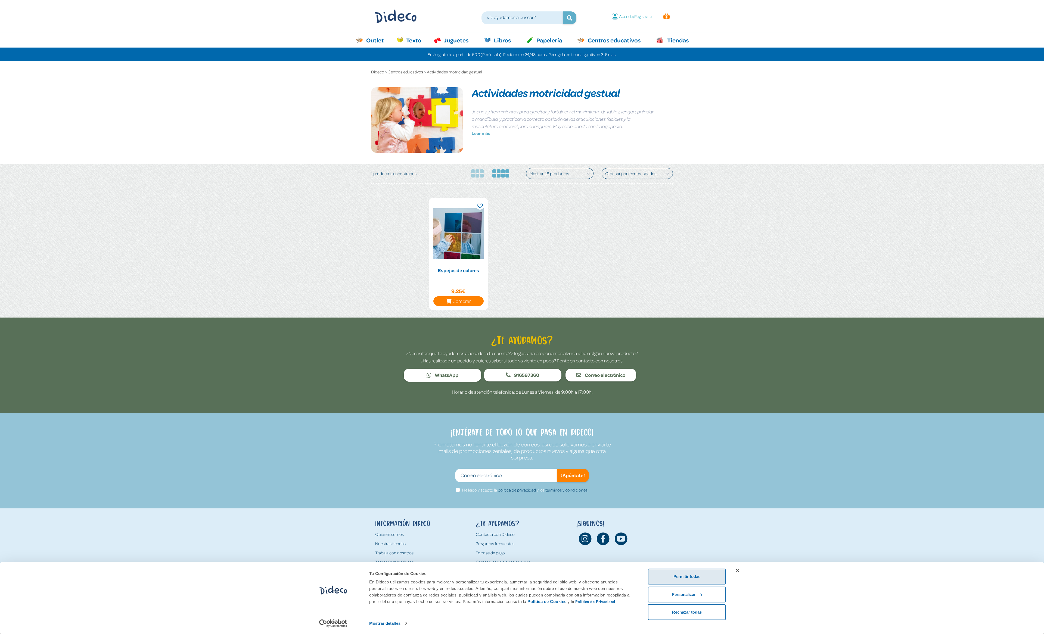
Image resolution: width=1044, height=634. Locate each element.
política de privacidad (517, 490)
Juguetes (455, 40)
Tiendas (677, 40)
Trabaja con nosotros (394, 552)
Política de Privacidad (595, 602)
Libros (502, 40)
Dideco (377, 71)
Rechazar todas (687, 612)
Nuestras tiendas (390, 543)
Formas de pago (490, 552)
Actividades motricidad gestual (454, 71)
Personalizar (684, 594)
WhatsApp (446, 375)
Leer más (481, 133)
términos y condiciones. (566, 490)
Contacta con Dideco (495, 534)
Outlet (377, 40)
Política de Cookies (547, 601)
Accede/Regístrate (635, 16)
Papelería (548, 40)
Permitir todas (686, 576)
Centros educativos (614, 40)
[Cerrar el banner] (737, 571)
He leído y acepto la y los (525, 490)
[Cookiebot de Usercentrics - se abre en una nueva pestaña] (333, 623)
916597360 (526, 375)
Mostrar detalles (384, 623)
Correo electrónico (604, 375)
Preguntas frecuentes (495, 543)
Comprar (461, 301)
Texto (416, 40)
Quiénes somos (389, 534)
